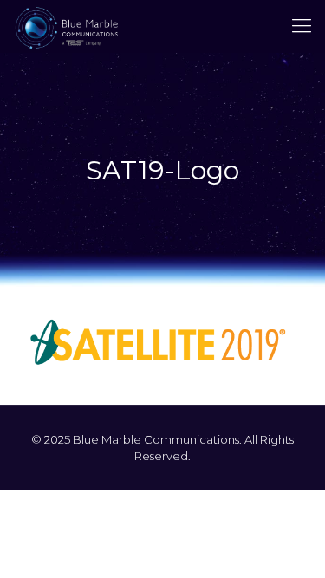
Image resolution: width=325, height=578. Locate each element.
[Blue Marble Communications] (66, 26)
